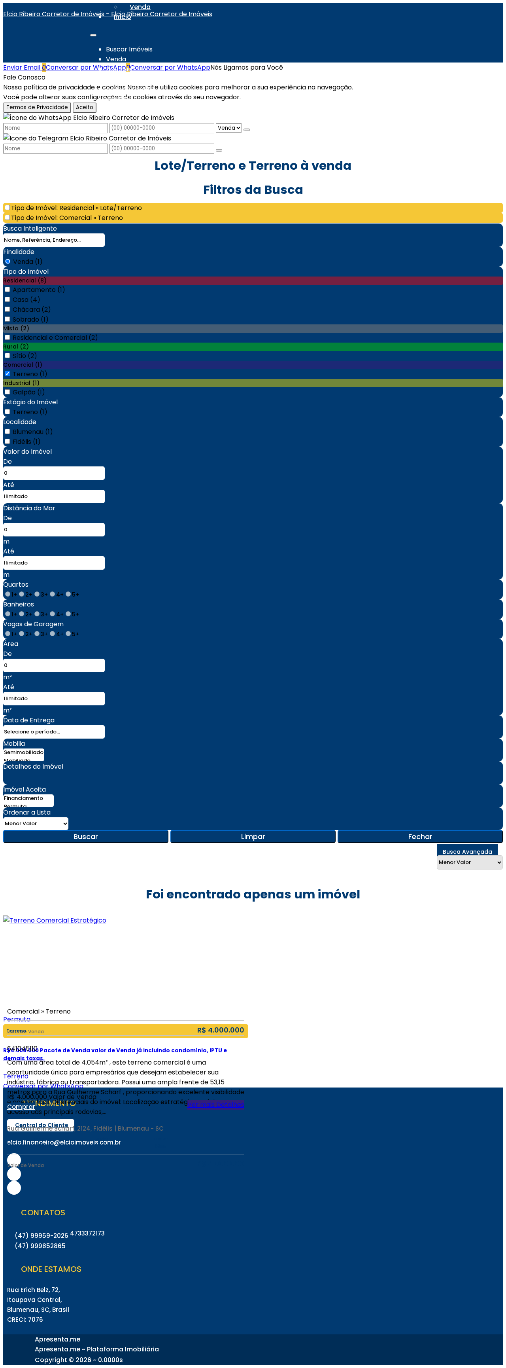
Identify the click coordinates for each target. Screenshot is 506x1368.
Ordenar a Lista (27, 812)
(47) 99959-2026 (41, 1236)
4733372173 (87, 1233)
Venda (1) (28, 261)
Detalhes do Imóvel (33, 766)
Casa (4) (26, 299)
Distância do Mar (29, 508)
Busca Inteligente (30, 228)
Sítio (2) (25, 355)
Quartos (15, 584)
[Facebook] (14, 1174)
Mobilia (14, 743)
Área (10, 643)
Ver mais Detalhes (215, 1104)
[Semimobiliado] (23, 752)
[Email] (14, 1188)
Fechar (420, 836)
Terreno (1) (30, 374)
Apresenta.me (57, 1339)
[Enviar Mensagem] (219, 150)
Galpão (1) (29, 392)
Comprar (21, 1107)
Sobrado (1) (31, 319)
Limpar (253, 836)
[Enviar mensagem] (247, 130)
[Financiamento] (28, 798)
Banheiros (18, 604)
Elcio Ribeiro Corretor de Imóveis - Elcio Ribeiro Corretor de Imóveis (107, 14)
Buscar (86, 836)
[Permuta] (28, 807)
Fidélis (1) (27, 441)
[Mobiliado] (23, 761)
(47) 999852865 (40, 1246)
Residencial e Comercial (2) (55, 337)
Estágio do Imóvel (30, 402)
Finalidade (18, 251)
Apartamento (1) (39, 289)
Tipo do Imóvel (26, 271)
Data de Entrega (29, 720)
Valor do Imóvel (27, 451)
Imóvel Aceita (24, 789)
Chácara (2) (32, 309)
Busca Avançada (467, 852)
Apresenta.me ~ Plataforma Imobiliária (97, 1349)
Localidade (19, 421)
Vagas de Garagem (33, 624)
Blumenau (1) (33, 431)
